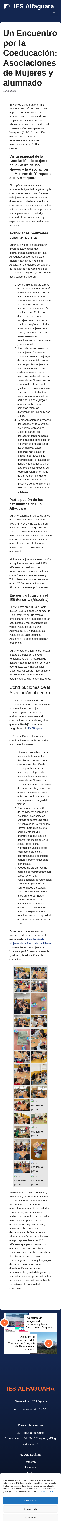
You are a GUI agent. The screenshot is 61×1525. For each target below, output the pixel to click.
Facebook (30, 1467)
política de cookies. (46, 1492)
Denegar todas (30, 1509)
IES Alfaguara (34, 6)
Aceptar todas (30, 1500)
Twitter (30, 1473)
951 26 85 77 (30, 1443)
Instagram (30, 1462)
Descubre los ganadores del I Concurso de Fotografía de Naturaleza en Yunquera (21, 1343)
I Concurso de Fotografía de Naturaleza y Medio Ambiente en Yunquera (39, 1322)
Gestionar (30, 1517)
